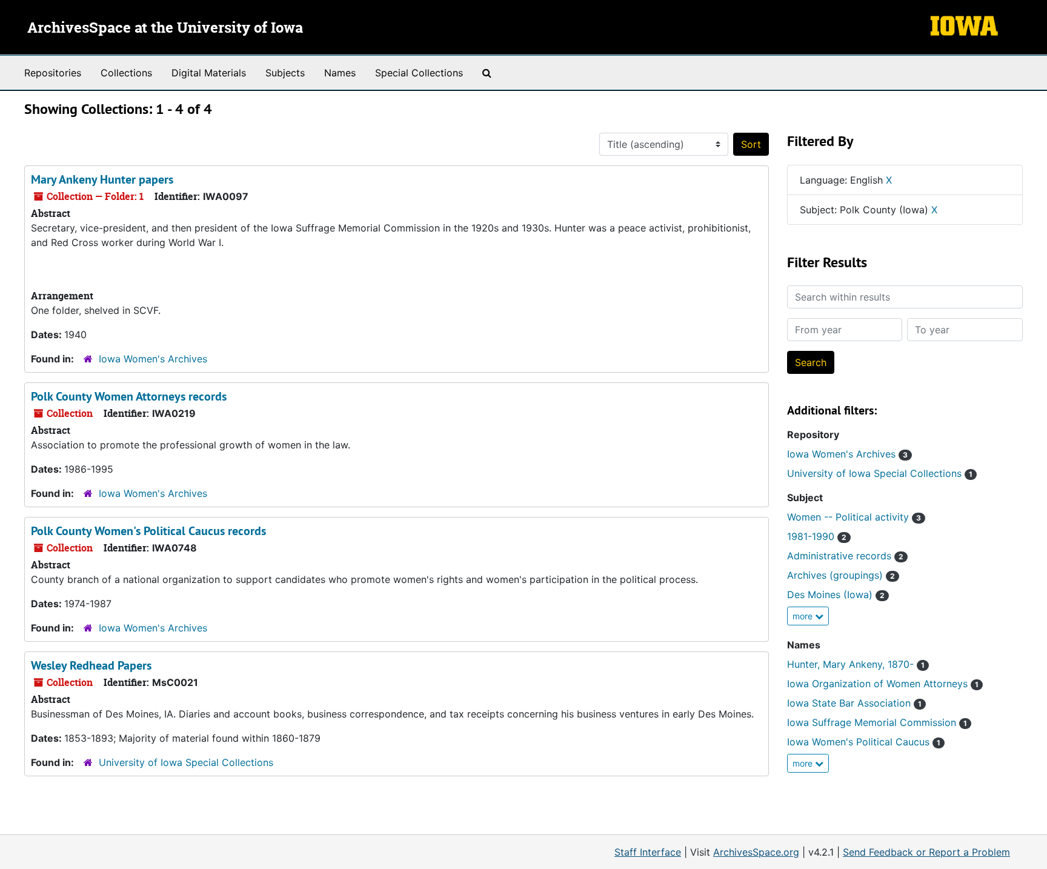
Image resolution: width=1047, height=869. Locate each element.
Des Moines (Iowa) (836, 594)
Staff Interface (647, 852)
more (804, 616)
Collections (126, 73)
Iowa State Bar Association (854, 703)
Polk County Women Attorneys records (129, 396)
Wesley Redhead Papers (91, 665)
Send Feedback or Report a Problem (926, 852)
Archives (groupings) (841, 575)
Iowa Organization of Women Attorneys (883, 684)
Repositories (52, 73)
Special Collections (419, 73)
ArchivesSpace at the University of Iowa (165, 28)
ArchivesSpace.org (756, 852)
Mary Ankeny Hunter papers (102, 179)
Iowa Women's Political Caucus (863, 742)
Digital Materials (208, 73)
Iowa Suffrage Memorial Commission (877, 722)
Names (340, 73)
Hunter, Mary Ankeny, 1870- (856, 664)
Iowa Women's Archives (153, 359)
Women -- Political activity (854, 517)
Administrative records (845, 556)
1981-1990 (816, 536)
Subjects (285, 73)
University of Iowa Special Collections (186, 762)
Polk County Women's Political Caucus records (148, 531)
